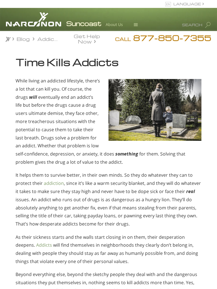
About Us (114, 24)
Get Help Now (87, 38)
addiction (54, 183)
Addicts (44, 245)
